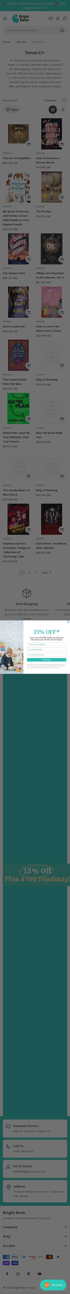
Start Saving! (46, 660)
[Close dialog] (68, 622)
